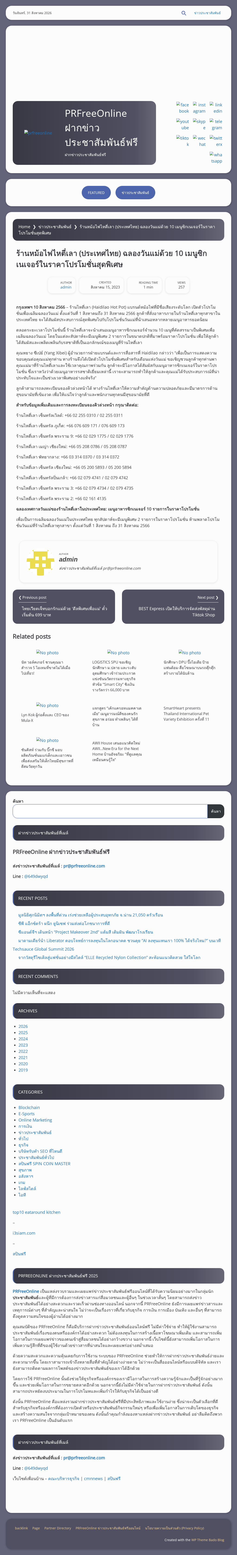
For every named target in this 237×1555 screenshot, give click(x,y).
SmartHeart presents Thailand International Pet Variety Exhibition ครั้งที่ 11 (186, 714)
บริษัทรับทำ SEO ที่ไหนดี (40, 1151)
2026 (23, 1026)
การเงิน (25, 1126)
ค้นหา (18, 801)
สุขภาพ (25, 1170)
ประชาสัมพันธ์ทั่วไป (36, 1157)
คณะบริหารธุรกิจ (63, 1478)
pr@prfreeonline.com (84, 866)
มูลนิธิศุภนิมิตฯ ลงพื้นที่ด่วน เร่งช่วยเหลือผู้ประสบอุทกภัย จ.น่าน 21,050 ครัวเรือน (90, 915)
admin (66, 287)
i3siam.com (24, 1233)
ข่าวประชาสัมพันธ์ (207, 13)
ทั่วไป (23, 1138)
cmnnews (93, 1478)
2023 (23, 1045)
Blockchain (29, 1107)
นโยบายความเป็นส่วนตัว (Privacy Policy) (174, 1528)
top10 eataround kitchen (36, 1212)
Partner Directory (57, 1528)
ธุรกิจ (23, 1145)
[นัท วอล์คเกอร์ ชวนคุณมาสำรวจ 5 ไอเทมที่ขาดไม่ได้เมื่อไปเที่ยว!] (47, 652)
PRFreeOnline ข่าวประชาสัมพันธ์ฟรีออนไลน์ (108, 1528)
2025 (23, 1032)
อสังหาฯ (26, 1176)
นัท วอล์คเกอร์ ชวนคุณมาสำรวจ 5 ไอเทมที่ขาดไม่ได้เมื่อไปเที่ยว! (45, 668)
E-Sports (27, 1113)
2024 (23, 1039)
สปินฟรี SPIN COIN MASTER (44, 1163)
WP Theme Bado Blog (207, 1540)
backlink (21, 1528)
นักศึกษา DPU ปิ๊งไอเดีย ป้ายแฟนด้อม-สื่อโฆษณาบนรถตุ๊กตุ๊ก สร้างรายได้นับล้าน (189, 668)
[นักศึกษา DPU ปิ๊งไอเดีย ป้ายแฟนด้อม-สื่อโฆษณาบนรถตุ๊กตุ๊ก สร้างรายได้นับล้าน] (189, 652)
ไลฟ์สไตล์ (27, 1188)
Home (24, 226)
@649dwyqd (36, 876)
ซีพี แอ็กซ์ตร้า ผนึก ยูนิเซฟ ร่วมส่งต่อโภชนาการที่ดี (64, 923)
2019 (23, 1070)
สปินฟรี (19, 1254)
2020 (23, 1063)
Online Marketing (35, 1120)
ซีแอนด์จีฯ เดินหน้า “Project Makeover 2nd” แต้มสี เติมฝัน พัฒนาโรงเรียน (85, 932)
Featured (96, 192)
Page (36, 1528)
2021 (23, 1057)
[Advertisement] (118, 58)
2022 (23, 1051)
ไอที (22, 1195)
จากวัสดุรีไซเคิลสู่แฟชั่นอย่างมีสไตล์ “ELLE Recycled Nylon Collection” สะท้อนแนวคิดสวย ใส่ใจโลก (109, 957)
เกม (22, 1182)
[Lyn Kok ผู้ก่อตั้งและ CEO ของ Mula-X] (47, 705)
